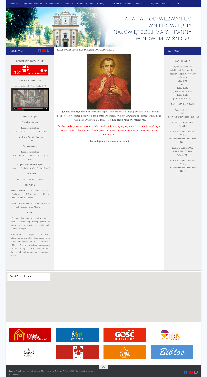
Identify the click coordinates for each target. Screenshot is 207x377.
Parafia (68, 3)
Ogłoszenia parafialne (32, 3)
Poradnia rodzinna (85, 3)
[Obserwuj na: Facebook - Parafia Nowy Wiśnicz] (39, 50)
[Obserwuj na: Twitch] (48, 50)
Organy (100, 3)
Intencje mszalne (53, 3)
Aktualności (13, 3)
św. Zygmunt (113, 3)
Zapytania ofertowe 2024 (160, 3)
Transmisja (140, 3)
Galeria (128, 3)
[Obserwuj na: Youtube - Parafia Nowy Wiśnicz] (43, 50)
